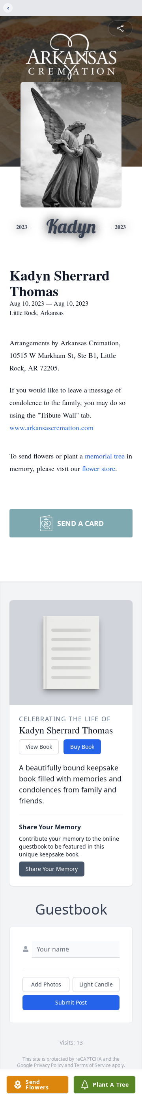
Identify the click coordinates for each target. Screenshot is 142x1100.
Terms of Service (92, 1065)
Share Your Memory (52, 869)
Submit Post (71, 1002)
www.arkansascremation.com (51, 427)
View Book (39, 746)
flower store (98, 468)
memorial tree (105, 455)
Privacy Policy (49, 1065)
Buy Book (82, 746)
